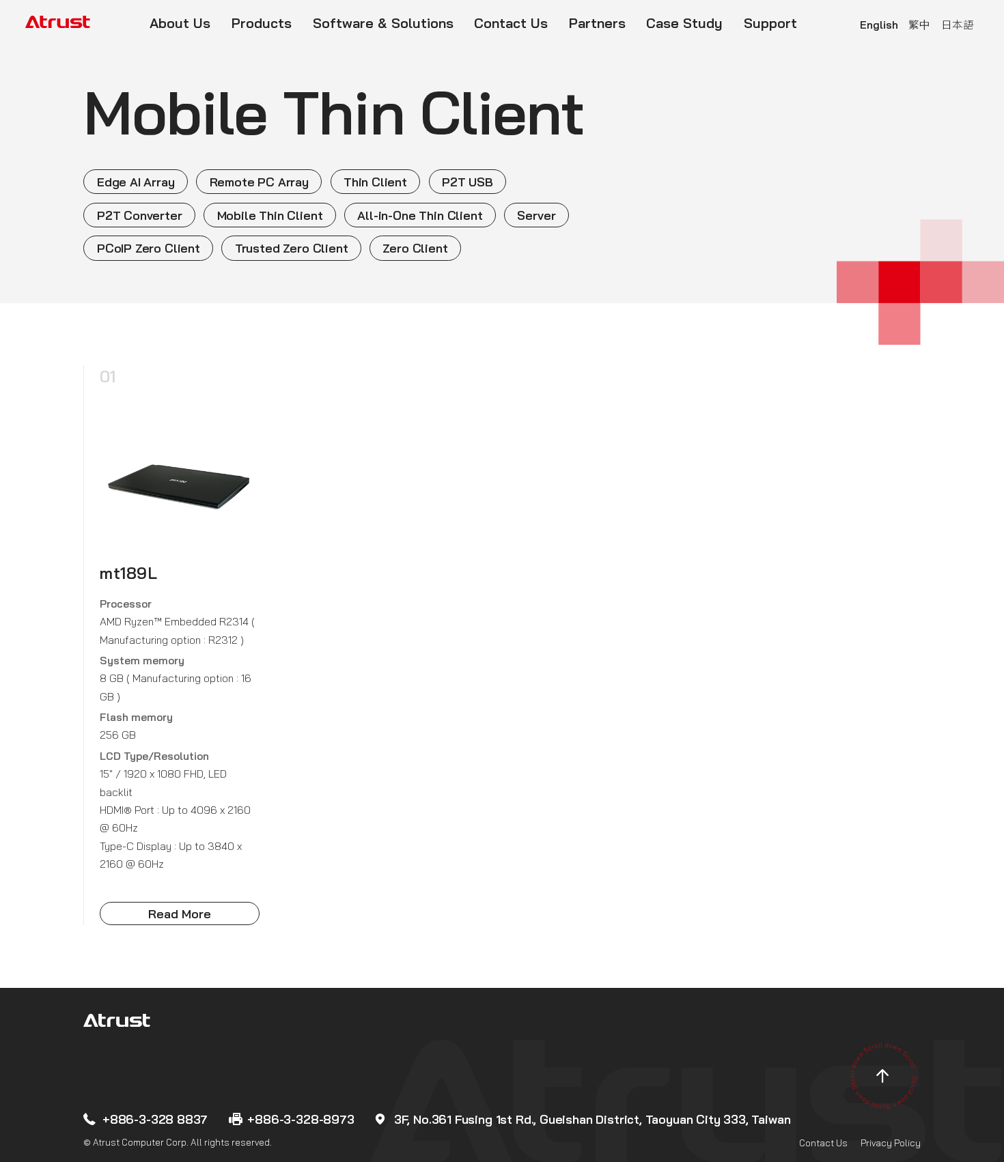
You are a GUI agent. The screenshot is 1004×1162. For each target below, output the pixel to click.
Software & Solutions (383, 22)
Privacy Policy (891, 1143)
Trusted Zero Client (291, 247)
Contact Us (511, 22)
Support (770, 22)
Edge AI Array (136, 181)
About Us (180, 22)
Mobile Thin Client (270, 215)
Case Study (684, 22)
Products (262, 22)
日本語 (957, 24)
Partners (597, 22)
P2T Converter (139, 215)
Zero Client (414, 247)
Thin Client (375, 181)
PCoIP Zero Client (148, 247)
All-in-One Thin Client (419, 215)
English (879, 24)
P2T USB (467, 181)
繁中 (919, 24)
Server (536, 215)
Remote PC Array (259, 181)
